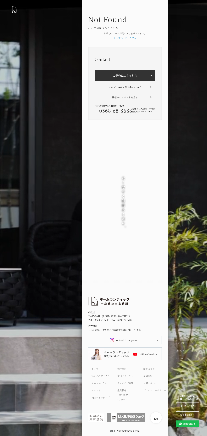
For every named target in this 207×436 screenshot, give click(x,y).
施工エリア (149, 369)
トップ (95, 369)
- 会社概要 (122, 394)
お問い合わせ (189, 423)
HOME (179, 335)
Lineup (180, 350)
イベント (96, 390)
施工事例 (121, 369)
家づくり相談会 (187, 414)
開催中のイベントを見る (125, 97)
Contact (180, 389)
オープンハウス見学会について (125, 87)
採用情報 (147, 376)
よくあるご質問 (125, 383)
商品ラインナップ (101, 397)
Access (180, 381)
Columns (181, 366)
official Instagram (126, 340)
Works (179, 358)
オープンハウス (187, 405)
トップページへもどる (125, 38)
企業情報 (121, 390)
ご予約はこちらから (125, 75)
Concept (180, 342)
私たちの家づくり (101, 376)
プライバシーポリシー (154, 390)
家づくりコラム (125, 376)
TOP (156, 419)
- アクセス (122, 399)
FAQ (178, 373)
